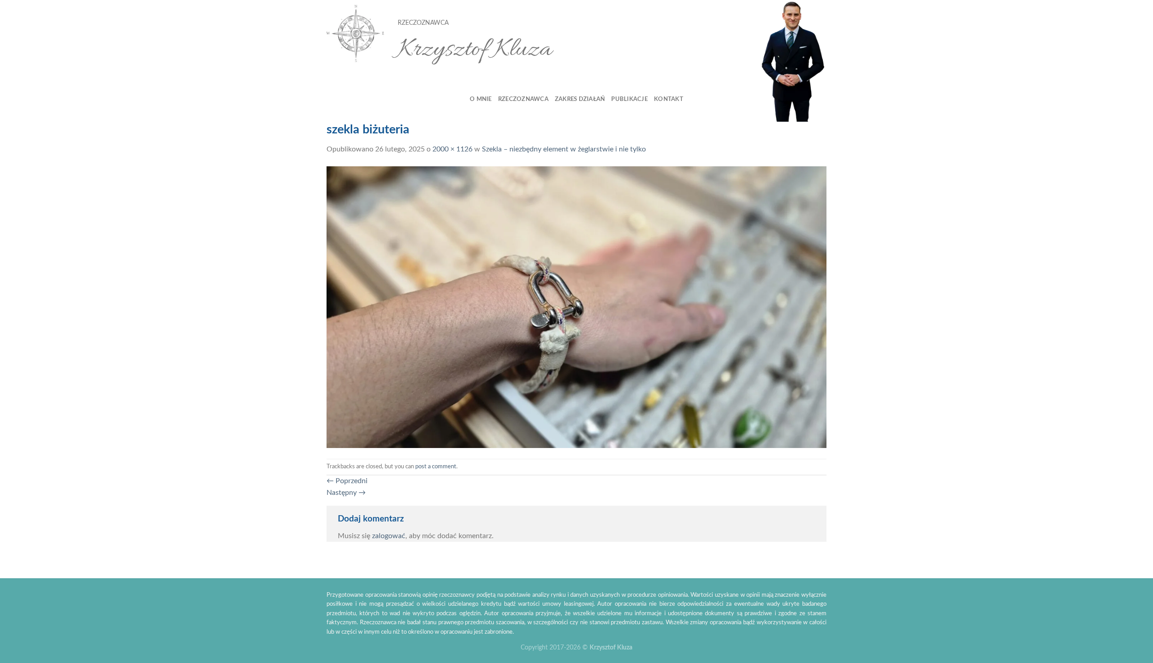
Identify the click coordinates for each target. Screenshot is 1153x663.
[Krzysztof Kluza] (355, 34)
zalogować (388, 536)
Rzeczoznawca (523, 99)
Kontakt (668, 99)
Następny (346, 492)
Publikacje (629, 99)
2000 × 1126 (452, 149)
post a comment (435, 466)
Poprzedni (347, 481)
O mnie (481, 99)
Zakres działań (580, 99)
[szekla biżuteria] (576, 306)
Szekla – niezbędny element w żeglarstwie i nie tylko (564, 149)
